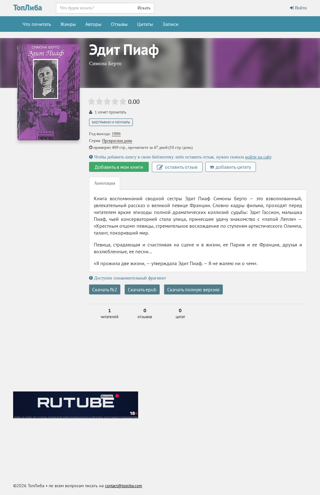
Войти (300, 8)
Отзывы (119, 24)
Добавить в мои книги (119, 167)
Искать (144, 8)
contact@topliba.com (123, 485)
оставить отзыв (181, 167)
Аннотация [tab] (104, 183)
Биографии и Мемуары (111, 122)
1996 (116, 133)
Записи (170, 24)
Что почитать (36, 24)
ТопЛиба (27, 7)
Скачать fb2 (104, 289)
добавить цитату (232, 167)
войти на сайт (258, 157)
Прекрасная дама (117, 140)
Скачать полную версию (193, 289)
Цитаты (145, 24)
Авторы (93, 24)
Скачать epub (142, 289)
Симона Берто (105, 63)
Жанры (68, 24)
